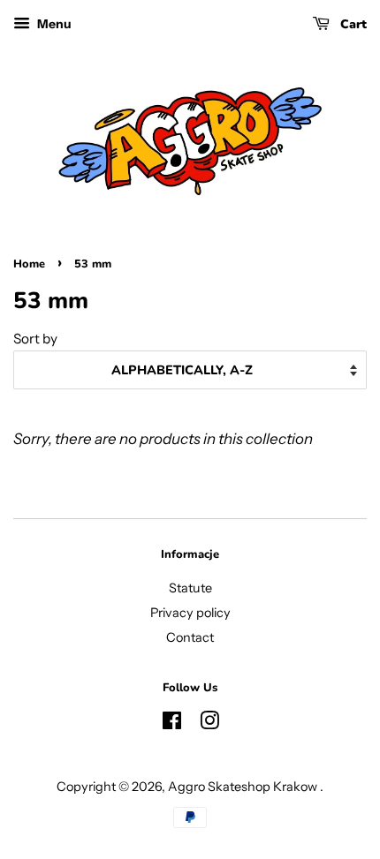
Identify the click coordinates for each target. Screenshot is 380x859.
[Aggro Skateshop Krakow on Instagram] (209, 724)
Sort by (35, 338)
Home (29, 264)
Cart (352, 24)
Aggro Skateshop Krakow (244, 787)
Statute (190, 588)
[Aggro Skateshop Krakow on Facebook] (172, 724)
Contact (190, 637)
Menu (53, 24)
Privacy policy (190, 613)
